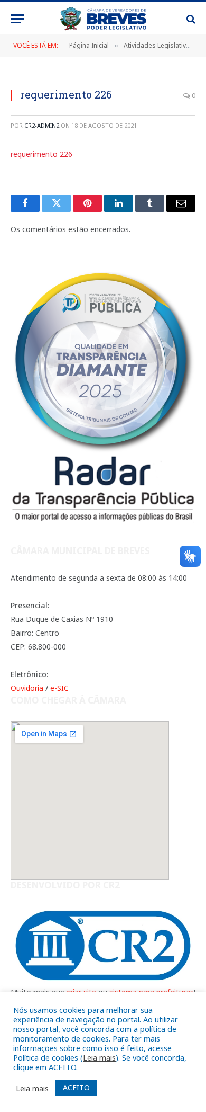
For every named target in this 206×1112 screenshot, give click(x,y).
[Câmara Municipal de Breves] (103, 19)
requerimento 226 (41, 154)
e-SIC (59, 688)
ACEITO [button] (76, 1087)
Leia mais (99, 1057)
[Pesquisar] (189, 19)
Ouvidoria (27, 688)
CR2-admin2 (41, 125)
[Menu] (17, 19)
